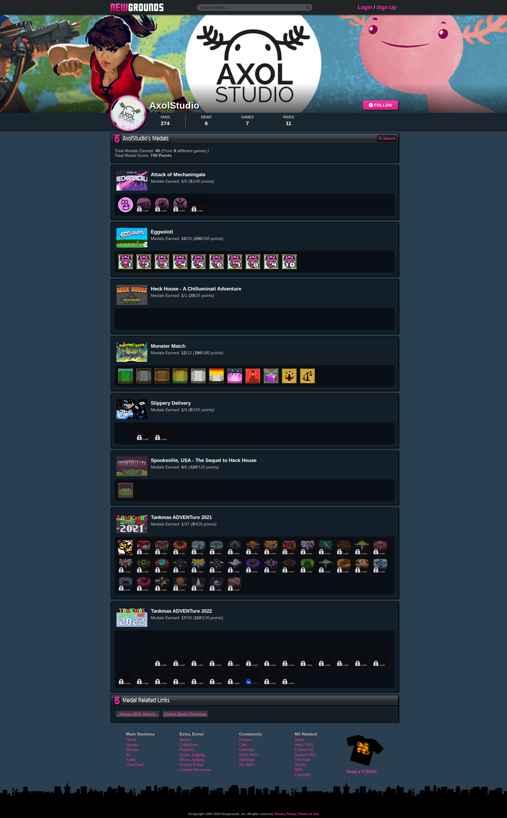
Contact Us (304, 750)
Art (128, 755)
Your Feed (134, 764)
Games (132, 745)
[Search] (308, 8)
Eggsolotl (162, 232)
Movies (132, 750)
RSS (298, 769)
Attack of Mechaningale (178, 174)
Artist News (249, 755)
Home (131, 740)
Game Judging (192, 755)
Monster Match (168, 346)
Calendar (246, 750)
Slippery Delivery (171, 403)
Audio (131, 759)
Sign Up (386, 7)
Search (388, 139)
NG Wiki (246, 764)
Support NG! (305, 755)
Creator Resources (195, 769)
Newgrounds (137, 7)
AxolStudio (175, 105)
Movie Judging (192, 759)
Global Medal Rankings (185, 714)
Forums (245, 740)
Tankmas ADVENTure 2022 (181, 611)
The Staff (302, 759)
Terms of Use (309, 814)
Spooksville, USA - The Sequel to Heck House (203, 460)
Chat (243, 745)
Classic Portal (191, 764)
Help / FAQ (304, 745)
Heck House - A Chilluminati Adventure (196, 289)
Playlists (187, 750)
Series (185, 740)
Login (365, 7)
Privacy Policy (285, 814)
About (300, 740)
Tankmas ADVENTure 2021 (181, 517)
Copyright (303, 774)
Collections (189, 745)
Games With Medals (137, 714)
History (301, 764)
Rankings (247, 759)
